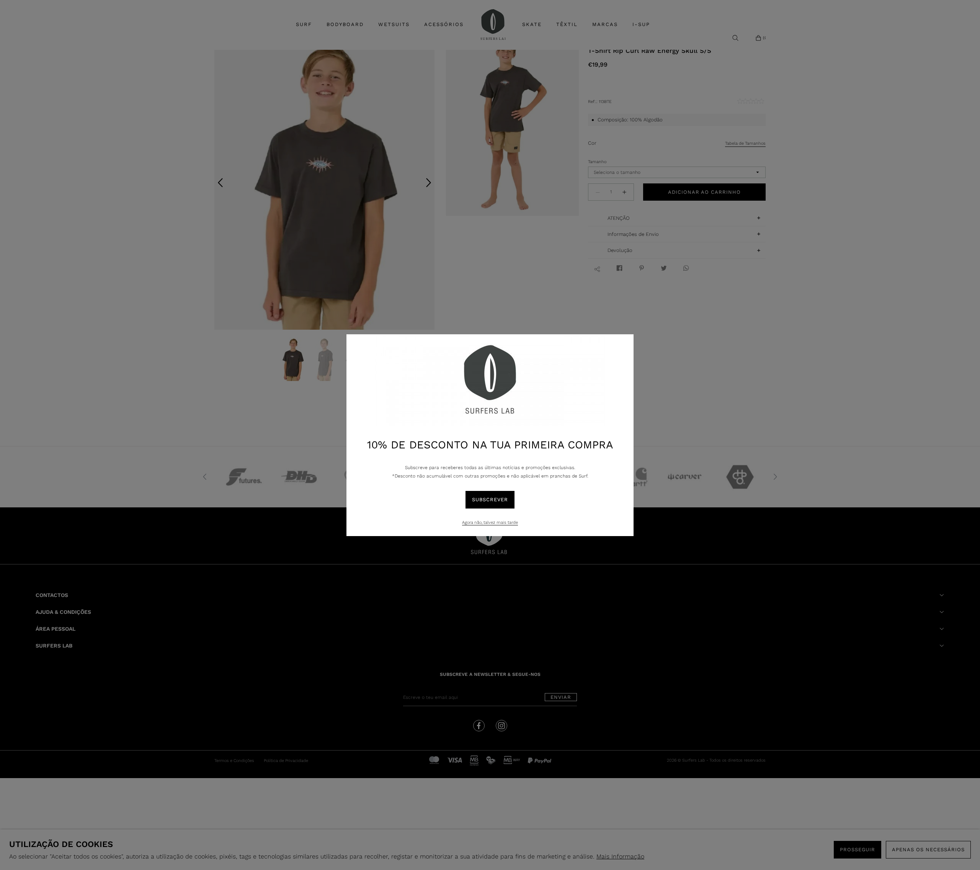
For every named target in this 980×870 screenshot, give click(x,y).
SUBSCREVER (490, 499)
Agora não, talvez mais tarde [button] (490, 522)
